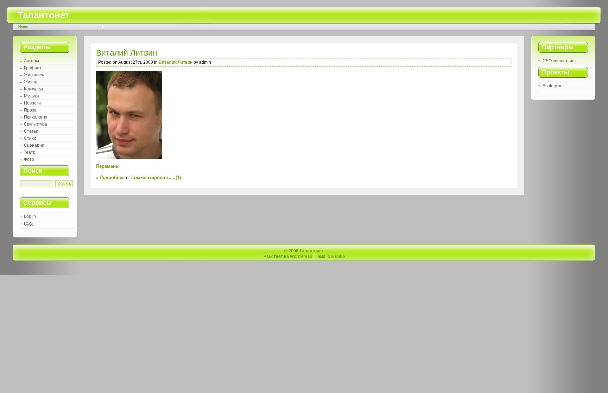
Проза (30, 110)
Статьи (31, 131)
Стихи (30, 138)
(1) (178, 177)
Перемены (108, 166)
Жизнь (30, 82)
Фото (29, 159)
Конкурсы (33, 89)
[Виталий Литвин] (304, 115)
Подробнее (112, 177)
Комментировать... (152, 177)
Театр (30, 152)
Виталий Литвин (126, 52)
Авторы (31, 61)
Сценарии (34, 145)
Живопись (34, 75)
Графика (32, 68)
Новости (32, 103)
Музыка (31, 96)
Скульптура (35, 124)
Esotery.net (553, 86)
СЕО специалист (559, 61)
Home (23, 26)
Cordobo (336, 256)
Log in (30, 216)
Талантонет (44, 15)
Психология (36, 117)
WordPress (301, 256)
